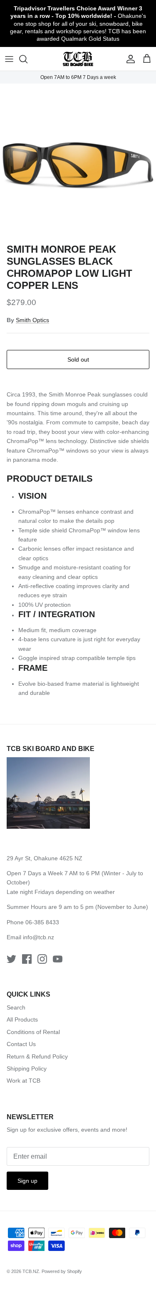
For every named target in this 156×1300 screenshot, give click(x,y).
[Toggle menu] (9, 59)
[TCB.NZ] (78, 58)
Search (16, 1007)
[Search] (27, 59)
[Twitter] (11, 959)
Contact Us (21, 1044)
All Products (22, 1019)
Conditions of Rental (33, 1032)
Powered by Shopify (62, 1271)
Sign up (27, 1180)
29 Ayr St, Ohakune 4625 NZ (44, 858)
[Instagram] (42, 959)
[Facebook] (27, 959)
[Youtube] (57, 959)
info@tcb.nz (38, 937)
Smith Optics (32, 320)
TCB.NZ (30, 1271)
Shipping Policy (27, 1068)
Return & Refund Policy (37, 1056)
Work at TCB (23, 1080)
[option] (78, 161)
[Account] (128, 59)
